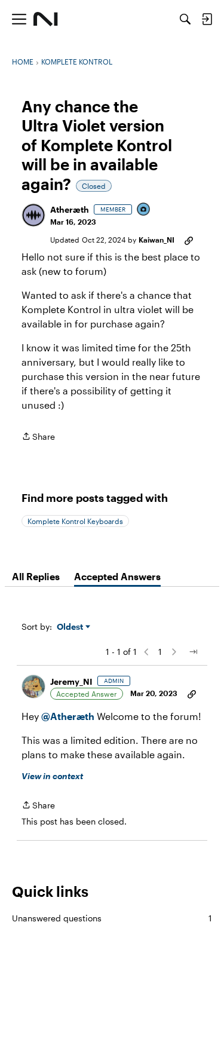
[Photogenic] (144, 210)
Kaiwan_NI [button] (156, 239)
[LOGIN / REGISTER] (206, 19)
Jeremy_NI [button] (71, 681)
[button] (33, 215)
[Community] (45, 19)
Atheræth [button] (69, 209)
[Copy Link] (189, 239)
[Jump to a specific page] (192, 651)
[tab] (36, 576)
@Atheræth (67, 716)
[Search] (185, 19)
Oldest (71, 627)
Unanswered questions (112, 918)
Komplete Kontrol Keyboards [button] (75, 521)
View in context (52, 776)
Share (38, 437)
